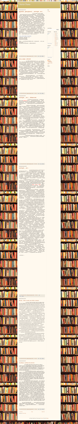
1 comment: (35, 56)
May (55, 41)
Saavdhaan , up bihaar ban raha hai (26, 362)
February (56, 42)
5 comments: (35, 358)
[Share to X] (41, 56)
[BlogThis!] (40, 56)
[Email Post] (38, 56)
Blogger (47, 418)
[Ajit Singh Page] (50, 42)
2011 (55, 45)
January (56, 44)
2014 (55, 34)
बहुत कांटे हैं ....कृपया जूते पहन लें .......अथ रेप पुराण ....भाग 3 (30, 11)
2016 (55, 33)
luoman (42, 418)
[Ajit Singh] (50, 56)
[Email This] (39, 56)
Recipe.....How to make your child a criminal (29, 300)
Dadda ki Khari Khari (50, 61)
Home (32, 411)
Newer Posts (21, 411)
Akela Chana (24, 4)
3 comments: (35, 409)
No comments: (35, 163)
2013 (55, 35)
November (56, 39)
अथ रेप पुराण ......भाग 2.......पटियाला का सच (27, 97)
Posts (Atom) (24, 413)
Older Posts (43, 411)
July (55, 40)
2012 (55, 36)
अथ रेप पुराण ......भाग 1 (23, 168)
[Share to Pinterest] (43, 56)
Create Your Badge (50, 43)
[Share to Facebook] (42, 56)
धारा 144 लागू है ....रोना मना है (25, 59)
